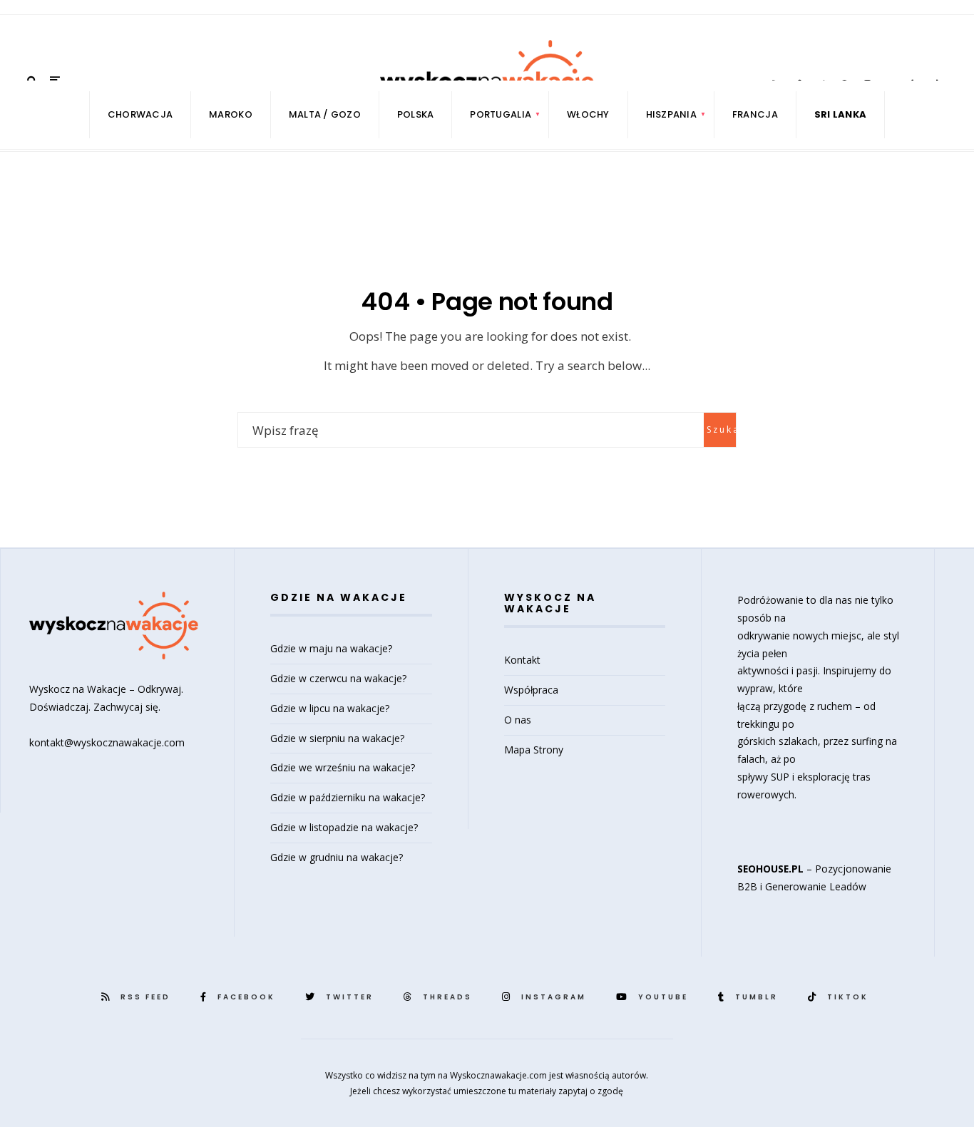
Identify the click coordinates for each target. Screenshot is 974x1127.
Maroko (230, 114)
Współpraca (531, 689)
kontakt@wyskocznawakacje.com (107, 742)
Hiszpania (671, 114)
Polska (415, 114)
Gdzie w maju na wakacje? (331, 648)
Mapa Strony (533, 749)
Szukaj (721, 429)
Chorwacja (140, 114)
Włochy (588, 114)
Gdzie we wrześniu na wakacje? (342, 767)
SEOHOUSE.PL (770, 868)
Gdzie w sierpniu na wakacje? (337, 738)
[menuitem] (500, 114)
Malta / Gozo (325, 114)
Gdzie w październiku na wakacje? (347, 797)
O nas (517, 719)
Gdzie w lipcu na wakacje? (329, 708)
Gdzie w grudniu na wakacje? (336, 857)
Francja (755, 114)
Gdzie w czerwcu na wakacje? (338, 678)
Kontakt (522, 660)
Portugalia (500, 114)
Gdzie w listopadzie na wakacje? (344, 827)
